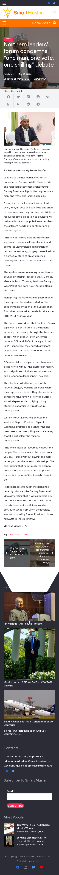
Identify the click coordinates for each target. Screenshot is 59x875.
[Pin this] (38, 97)
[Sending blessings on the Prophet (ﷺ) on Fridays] (9, 838)
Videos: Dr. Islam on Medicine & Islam (25, 587)
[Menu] (55, 13)
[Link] (23, 12)
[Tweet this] (18, 97)
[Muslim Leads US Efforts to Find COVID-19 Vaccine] (29, 630)
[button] (42, 22)
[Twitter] (53, 3)
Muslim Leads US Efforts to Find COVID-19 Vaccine (28, 684)
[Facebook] (48, 3)
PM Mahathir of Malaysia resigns (23, 623)
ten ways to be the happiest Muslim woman (34, 826)
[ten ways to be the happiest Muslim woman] (9, 825)
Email (11, 791)
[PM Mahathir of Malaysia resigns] (29, 594)
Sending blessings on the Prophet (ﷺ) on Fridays (32, 839)
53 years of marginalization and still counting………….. (25, 732)
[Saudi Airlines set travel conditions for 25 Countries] (29, 692)
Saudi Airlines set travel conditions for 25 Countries (28, 723)
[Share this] (9, 97)
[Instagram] (26, 867)
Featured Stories (19, 534)
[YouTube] (41, 867)
